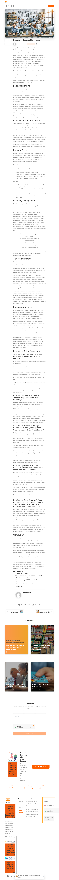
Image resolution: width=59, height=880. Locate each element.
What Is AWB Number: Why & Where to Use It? (42, 685)
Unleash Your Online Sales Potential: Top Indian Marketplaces (41, 647)
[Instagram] (11, 6)
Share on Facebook (25, 604)
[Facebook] (6, 6)
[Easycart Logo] (7, 800)
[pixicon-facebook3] (8, 876)
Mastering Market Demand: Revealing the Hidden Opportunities (15, 647)
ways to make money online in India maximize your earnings (16, 685)
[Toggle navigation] (52, 2)
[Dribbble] (13, 6)
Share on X (37, 604)
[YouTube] (8, 6)
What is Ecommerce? (21, 573)
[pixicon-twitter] (11, 876)
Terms (46, 876)
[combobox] (45, 805)
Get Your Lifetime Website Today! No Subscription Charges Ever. (12, 769)
